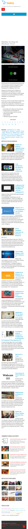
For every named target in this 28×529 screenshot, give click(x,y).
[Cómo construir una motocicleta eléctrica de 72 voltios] (11, 483)
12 (9, 124)
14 (15, 124)
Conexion (18, 131)
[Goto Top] (24, 526)
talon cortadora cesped (6, 508)
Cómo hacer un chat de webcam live (19, 375)
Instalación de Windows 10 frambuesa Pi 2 (19, 274)
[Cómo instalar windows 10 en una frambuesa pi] (7, 254)
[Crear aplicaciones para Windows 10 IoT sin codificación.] (7, 167)
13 (12, 124)
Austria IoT (16, 134)
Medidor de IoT (16, 132)
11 (6, 124)
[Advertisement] (14, 25)
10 (3, 124)
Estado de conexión (11, 135)
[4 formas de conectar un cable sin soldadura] (11, 499)
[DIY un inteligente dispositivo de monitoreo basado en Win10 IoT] (7, 231)
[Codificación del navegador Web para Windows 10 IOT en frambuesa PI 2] (7, 188)
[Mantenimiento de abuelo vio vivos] (7, 395)
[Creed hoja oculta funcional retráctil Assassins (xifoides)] (11, 493)
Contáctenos (5, 524)
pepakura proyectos (14, 515)
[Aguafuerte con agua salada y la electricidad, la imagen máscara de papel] (5, 456)
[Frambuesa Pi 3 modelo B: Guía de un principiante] (7, 294)
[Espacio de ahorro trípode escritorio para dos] (7, 414)
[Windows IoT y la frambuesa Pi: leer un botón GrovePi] (7, 211)
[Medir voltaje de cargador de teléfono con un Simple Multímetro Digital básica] (4, 499)
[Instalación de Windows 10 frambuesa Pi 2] (7, 275)
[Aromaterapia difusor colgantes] (5, 448)
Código (18, 129)
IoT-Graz (11, 134)
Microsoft (12, 131)
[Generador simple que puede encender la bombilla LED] (18, 499)
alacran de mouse (15, 508)
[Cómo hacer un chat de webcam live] (7, 376)
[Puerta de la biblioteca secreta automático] (5, 463)
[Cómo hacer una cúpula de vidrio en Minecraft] (18, 493)
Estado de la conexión (10, 137)
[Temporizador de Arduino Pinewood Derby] (4, 483)
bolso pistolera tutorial (11, 513)
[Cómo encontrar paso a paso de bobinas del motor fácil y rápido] (5, 440)
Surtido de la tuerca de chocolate (18, 470)
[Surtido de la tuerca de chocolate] (5, 471)
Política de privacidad (15, 524)
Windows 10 (9, 132)
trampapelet (12, 510)
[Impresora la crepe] (7, 357)
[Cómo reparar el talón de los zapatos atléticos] (18, 483)
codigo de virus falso (19, 510)
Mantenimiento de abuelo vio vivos (19, 394)
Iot (15, 129)
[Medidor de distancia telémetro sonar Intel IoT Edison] (7, 148)
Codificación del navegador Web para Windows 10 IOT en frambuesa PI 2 (19, 189)
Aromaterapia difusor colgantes (17, 447)
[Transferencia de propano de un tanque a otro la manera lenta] (4, 488)
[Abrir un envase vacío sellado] (18, 488)
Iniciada (17, 137)
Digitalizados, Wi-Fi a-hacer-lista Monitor (19, 314)
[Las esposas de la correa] (11, 488)
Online (22, 131)
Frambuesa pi (10, 129)
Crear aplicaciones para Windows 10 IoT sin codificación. (19, 167)
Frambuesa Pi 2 (5, 131)
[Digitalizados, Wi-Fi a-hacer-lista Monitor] (7, 315)
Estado (3, 132)
